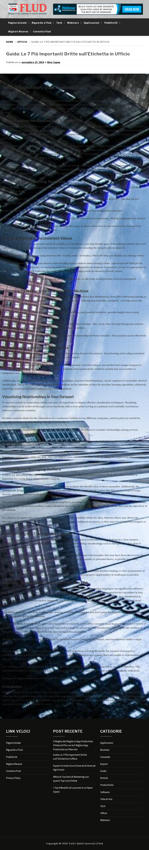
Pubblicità (111, 22)
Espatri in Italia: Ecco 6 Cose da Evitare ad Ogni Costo (74, 767)
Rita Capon (53, 62)
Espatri (104, 764)
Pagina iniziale (17, 22)
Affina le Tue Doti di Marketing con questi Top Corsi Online (71, 778)
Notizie (104, 778)
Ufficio (103, 813)
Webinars (73, 22)
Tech (59, 22)
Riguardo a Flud (41, 22)
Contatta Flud (42, 31)
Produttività (106, 785)
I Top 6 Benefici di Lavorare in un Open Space (73, 789)
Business (104, 749)
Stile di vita (106, 799)
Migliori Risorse (18, 31)
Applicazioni (92, 22)
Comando (105, 757)
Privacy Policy (13, 778)
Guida (103, 771)
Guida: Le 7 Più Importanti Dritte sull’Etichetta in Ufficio (70, 756)
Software (105, 792)
